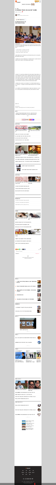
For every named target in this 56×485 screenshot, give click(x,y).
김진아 (18, 14)
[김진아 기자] (16, 15)
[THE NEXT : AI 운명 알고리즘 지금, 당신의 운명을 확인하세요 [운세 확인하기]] (28, 120)
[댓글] (22, 12)
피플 (22, 474)
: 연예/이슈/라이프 (18, 402)
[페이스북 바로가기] (23, 479)
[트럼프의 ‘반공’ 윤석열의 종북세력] (39, 337)
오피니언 (16, 334)
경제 (29, 470)
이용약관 (24, 481)
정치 (15, 8)
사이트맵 (31, 481)
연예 (29, 474)
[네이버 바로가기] (30, 479)
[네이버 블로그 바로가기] (32, 479)
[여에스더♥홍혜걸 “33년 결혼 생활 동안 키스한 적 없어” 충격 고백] (39, 414)
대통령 (17, 8)
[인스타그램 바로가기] (29, 479)
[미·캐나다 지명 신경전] (39, 342)
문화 (26, 472)
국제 (33, 470)
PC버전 (33, 481)
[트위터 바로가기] (25, 479)
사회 (26, 470)
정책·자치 (23, 472)
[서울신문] (17, 2)
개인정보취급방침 (28, 481)
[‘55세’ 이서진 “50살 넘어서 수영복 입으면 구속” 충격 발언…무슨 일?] (39, 410)
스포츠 (26, 474)
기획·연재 (16, 349)
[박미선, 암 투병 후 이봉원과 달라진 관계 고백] (39, 405)
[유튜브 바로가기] (27, 479)
